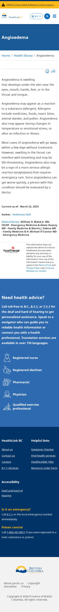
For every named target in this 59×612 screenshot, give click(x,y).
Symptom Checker (42, 449)
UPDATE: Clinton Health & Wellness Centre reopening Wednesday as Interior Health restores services (31, 4)
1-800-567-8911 (16, 532)
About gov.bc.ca (13, 583)
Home (6, 55)
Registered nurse (25, 358)
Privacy (25, 586)
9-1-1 (10, 514)
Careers (6, 462)
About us (7, 449)
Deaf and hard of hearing (12, 493)
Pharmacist (21, 382)
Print (47, 71)
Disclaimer (10, 586)
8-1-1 (38, 16)
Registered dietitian (27, 370)
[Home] (12, 15)
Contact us (8, 455)
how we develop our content (40, 269)
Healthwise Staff (21, 214)
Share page (53, 71)
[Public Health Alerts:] (4, 5)
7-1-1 (46, 306)
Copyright (34, 583)
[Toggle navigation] (54, 16)
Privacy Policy (32, 267)
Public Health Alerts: (4, 5)
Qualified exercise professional (26, 406)
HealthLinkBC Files (42, 462)
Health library (23, 55)
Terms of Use (45, 265)
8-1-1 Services (10, 468)
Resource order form (44, 468)
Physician (20, 394)
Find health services (43, 455)
